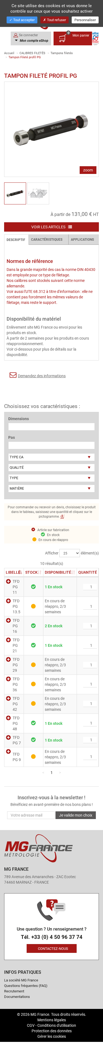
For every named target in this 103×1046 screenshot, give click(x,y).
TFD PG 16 (16, 626)
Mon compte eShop (33, 40)
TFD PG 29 (16, 665)
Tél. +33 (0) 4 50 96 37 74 (51, 937)
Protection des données (52, 1030)
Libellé (13, 572)
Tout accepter (23, 19)
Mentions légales (51, 1019)
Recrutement (14, 991)
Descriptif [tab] (16, 239)
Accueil (9, 53)
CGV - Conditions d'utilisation (51, 1025)
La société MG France (21, 980)
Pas (11, 437)
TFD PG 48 (16, 723)
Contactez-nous (53, 948)
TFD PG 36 (16, 684)
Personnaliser (85, 19)
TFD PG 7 (17, 740)
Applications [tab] (82, 239)
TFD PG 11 (16, 587)
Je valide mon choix (75, 815)
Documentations (17, 996)
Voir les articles (48, 226)
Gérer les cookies (51, 1036)
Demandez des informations (42, 375)
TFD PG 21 (16, 645)
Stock (33, 572)
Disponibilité (58, 572)
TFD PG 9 (17, 756)
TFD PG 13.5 (16, 606)
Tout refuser (56, 19)
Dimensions (18, 418)
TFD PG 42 (16, 704)
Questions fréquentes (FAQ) (26, 985)
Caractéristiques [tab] (46, 239)
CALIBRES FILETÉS (32, 53)
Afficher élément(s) (72, 553)
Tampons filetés (62, 53)
